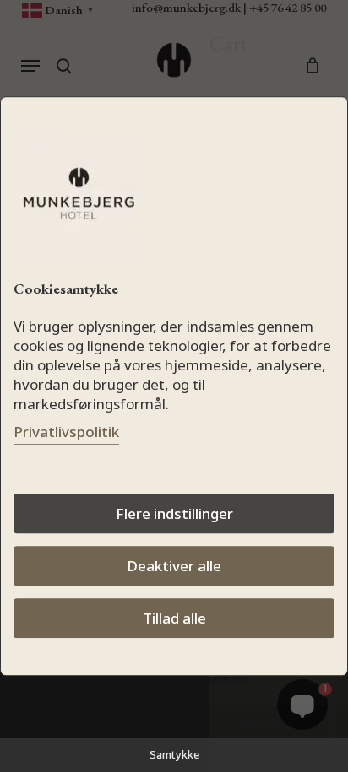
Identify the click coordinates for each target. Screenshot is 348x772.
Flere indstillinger (174, 513)
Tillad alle (174, 618)
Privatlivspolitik (66, 431)
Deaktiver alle (174, 565)
